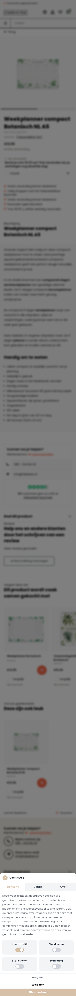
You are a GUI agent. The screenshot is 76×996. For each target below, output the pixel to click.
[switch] (19, 950)
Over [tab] (63, 887)
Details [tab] (38, 887)
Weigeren (38, 977)
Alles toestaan (38, 992)
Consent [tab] (13, 887)
